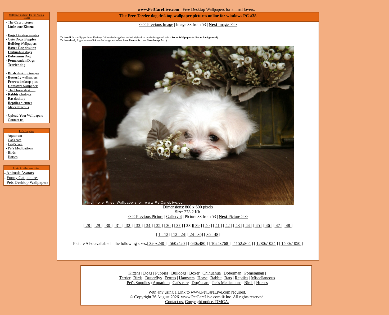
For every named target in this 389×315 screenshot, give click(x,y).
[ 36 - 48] (212, 234)
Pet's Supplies (26, 131)
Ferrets (170, 278)
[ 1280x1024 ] (266, 243)
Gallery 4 (174, 216)
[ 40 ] (207, 225)
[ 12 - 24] (178, 234)
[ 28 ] (87, 225)
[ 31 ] (118, 225)
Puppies (161, 273)
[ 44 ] (247, 225)
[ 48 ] (287, 225)
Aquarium (15, 136)
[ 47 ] (277, 225)
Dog (19, 56)
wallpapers (23, 77)
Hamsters (187, 278)
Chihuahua (211, 273)
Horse (202, 278)
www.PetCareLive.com (210, 292)
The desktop (21, 90)
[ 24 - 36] (195, 234)
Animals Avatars (20, 173)
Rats (228, 278)
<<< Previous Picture (145, 216)
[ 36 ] (168, 225)
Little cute (21, 27)
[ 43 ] (237, 225)
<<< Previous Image (156, 24)
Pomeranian (254, 273)
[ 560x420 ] (177, 243)
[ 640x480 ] (198, 243)
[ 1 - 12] (163, 234)
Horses (12, 157)
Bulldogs (178, 273)
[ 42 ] (227, 225)
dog (16, 65)
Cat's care (14, 140)
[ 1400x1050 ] (291, 243)
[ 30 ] (107, 225)
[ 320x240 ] (156, 243)
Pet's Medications (20, 148)
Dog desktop (22, 48)
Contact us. (16, 120)
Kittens (134, 273)
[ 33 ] (138, 225)
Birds (12, 152)
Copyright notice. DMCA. (207, 301)
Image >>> (223, 24)
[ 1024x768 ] (219, 243)
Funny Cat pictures (22, 177)
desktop (16, 99)
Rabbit (215, 278)
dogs (20, 52)
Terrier (124, 278)
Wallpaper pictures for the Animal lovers (26, 16)
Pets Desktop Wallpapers (27, 182)
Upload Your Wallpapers (25, 115)
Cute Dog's (22, 39)
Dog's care (15, 144)
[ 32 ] (128, 225)
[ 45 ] (257, 225)
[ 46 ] (267, 225)
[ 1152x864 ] (242, 243)
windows (19, 94)
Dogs (21, 60)
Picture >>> (233, 216)
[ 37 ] (178, 225)
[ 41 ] (217, 225)
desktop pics (23, 82)
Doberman (232, 273)
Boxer (194, 273)
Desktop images (23, 35)
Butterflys (153, 278)
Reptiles (241, 278)
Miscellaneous (18, 107)
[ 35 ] (158, 225)
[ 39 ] (197, 225)
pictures (20, 103)
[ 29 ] (97, 225)
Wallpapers (22, 43)
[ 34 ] (148, 225)
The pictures (20, 22)
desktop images (23, 73)
